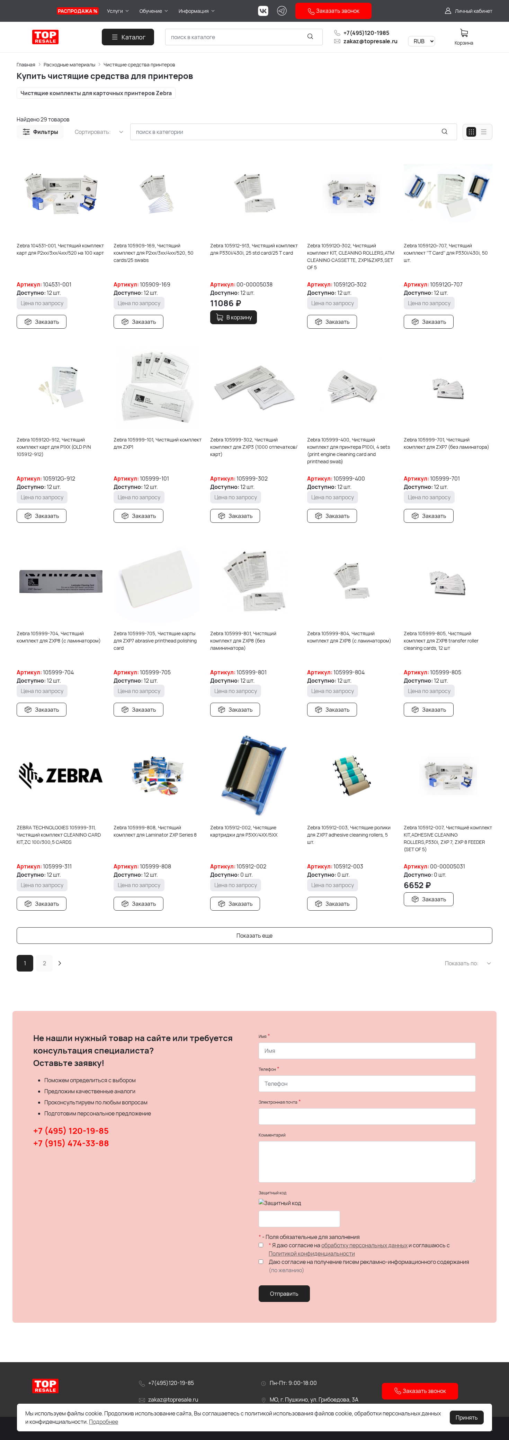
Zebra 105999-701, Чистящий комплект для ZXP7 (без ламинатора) (446, 443)
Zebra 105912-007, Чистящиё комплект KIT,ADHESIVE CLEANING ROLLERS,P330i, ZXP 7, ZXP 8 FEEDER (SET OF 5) (448, 838)
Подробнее (103, 1421)
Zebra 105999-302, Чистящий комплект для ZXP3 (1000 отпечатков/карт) (253, 446)
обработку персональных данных (364, 1245)
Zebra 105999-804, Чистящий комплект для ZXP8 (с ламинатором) (349, 637)
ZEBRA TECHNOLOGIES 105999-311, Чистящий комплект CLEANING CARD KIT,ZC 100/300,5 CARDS (59, 834)
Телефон (267, 1069)
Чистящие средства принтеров (139, 64)
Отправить (284, 1293)
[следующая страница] (59, 963)
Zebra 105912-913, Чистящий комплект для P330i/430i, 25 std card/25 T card (254, 249)
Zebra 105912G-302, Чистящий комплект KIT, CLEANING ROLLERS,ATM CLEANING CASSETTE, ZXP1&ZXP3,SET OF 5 (350, 256)
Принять (467, 1417)
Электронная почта (278, 1102)
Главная (26, 64)
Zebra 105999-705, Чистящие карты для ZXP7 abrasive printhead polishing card (155, 640)
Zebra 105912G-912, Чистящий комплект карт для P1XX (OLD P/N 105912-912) (54, 446)
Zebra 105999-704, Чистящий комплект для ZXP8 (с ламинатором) (59, 637)
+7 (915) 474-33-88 (71, 1143)
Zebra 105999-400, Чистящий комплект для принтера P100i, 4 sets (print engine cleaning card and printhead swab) (348, 450)
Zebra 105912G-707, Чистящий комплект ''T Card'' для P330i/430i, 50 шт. (446, 252)
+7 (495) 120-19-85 (71, 1130)
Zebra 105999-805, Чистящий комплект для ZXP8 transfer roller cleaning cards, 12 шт (441, 640)
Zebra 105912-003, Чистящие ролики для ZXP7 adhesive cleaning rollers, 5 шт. (349, 834)
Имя (263, 1036)
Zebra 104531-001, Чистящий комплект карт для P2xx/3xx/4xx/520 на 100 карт (60, 249)
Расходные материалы (69, 64)
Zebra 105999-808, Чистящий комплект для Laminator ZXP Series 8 (155, 831)
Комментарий (272, 1135)
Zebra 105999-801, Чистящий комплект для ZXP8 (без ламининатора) (243, 640)
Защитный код (272, 1193)
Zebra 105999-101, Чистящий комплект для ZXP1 (158, 443)
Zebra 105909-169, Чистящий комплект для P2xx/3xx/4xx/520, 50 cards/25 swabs (154, 252)
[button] (40, 132)
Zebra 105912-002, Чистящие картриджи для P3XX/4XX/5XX (243, 831)
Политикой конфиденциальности (312, 1253)
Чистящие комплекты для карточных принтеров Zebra (96, 93)
